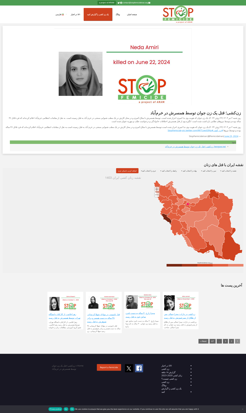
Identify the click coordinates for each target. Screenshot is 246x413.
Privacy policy (55, 409)
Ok (72, 409)
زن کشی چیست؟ (169, 378)
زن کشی (165, 368)
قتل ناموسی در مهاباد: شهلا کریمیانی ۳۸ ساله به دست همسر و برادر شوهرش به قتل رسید (103, 318)
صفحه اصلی (132, 14)
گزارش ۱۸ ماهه (168, 372)
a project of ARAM (106, 3)
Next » (203, 341)
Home (80, 365)
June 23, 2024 (231, 136)
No (66, 409)
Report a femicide (109, 367)
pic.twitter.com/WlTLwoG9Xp (197, 130)
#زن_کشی (218, 130)
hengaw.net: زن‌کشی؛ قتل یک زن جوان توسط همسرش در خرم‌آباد (195, 146)
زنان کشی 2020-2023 (171, 375)
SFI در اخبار (75, 14)
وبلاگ (118, 14)
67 (212, 341)
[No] (243, 409)
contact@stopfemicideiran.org (135, 3)
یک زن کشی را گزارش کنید (98, 14)
